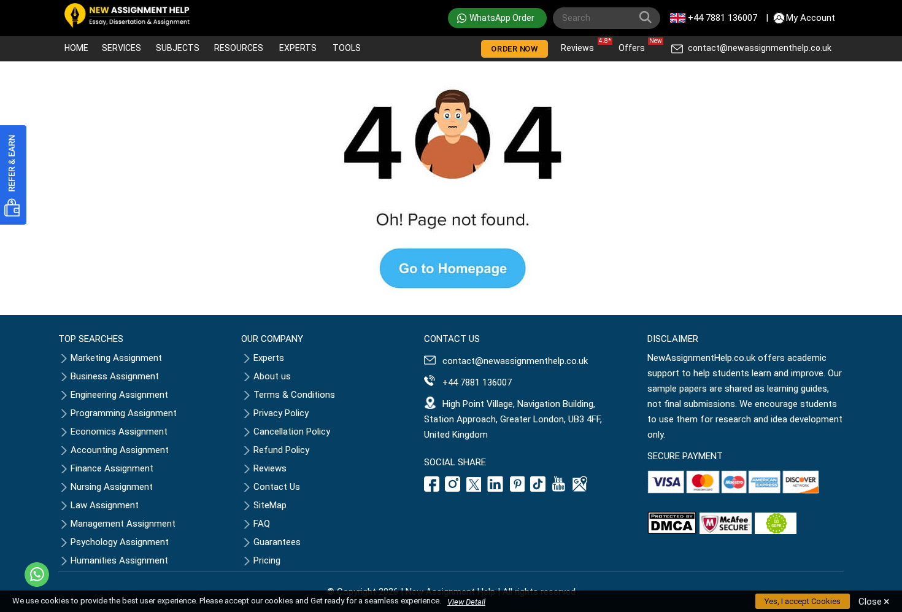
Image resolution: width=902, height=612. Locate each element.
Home (76, 48)
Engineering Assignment (119, 394)
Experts (298, 48)
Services (121, 48)
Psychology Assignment (120, 542)
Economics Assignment (119, 431)
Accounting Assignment (120, 449)
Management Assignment (123, 523)
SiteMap (270, 505)
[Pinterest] (517, 488)
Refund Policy (281, 449)
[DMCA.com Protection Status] (671, 530)
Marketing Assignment (116, 357)
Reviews (580, 45)
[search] (648, 19)
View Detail (466, 601)
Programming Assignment (124, 413)
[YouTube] (559, 488)
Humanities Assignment (119, 560)
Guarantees (277, 542)
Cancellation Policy (291, 431)
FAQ (261, 523)
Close (874, 601)
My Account (810, 17)
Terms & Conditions (294, 394)
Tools (347, 48)
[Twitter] (473, 488)
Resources (238, 48)
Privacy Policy (281, 413)
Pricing (266, 560)
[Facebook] (433, 488)
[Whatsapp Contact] (37, 574)
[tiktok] (538, 488)
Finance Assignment (112, 468)
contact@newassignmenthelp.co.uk (759, 48)
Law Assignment (105, 505)
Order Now (514, 48)
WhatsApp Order (501, 18)
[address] (579, 488)
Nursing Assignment (112, 486)
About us (272, 376)
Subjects (177, 48)
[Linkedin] (495, 488)
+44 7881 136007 (722, 17)
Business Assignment (115, 376)
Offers (635, 45)
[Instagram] (452, 488)
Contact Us (276, 486)
